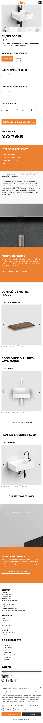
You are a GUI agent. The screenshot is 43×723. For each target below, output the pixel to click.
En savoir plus (30, 701)
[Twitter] (8, 136)
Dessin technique (9, 154)
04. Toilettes (6, 650)
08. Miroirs (5, 659)
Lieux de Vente (7, 625)
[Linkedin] (12, 136)
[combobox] (41, 688)
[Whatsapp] (21, 136)
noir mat (19, 59)
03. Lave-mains (7, 647)
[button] (22, 719)
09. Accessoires (7, 662)
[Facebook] (3, 136)
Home (4, 618)
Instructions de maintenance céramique (17, 166)
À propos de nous (8, 628)
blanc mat (19, 75)
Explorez (5, 620)
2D (4, 163)
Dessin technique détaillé (12, 157)
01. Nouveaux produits (9, 643)
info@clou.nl (6, 606)
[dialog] (21, 704)
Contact (4, 635)
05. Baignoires (6, 652)
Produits (5, 623)
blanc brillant (7, 59)
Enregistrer (7, 675)
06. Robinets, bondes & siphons (12, 655)
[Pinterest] (17, 136)
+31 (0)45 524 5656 (8, 604)
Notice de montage (10, 160)
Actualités (5, 630)
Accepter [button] (11, 714)
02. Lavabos (6, 645)
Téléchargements (8, 632)
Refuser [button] (32, 714)
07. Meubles (6, 657)
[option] (22, 16)
